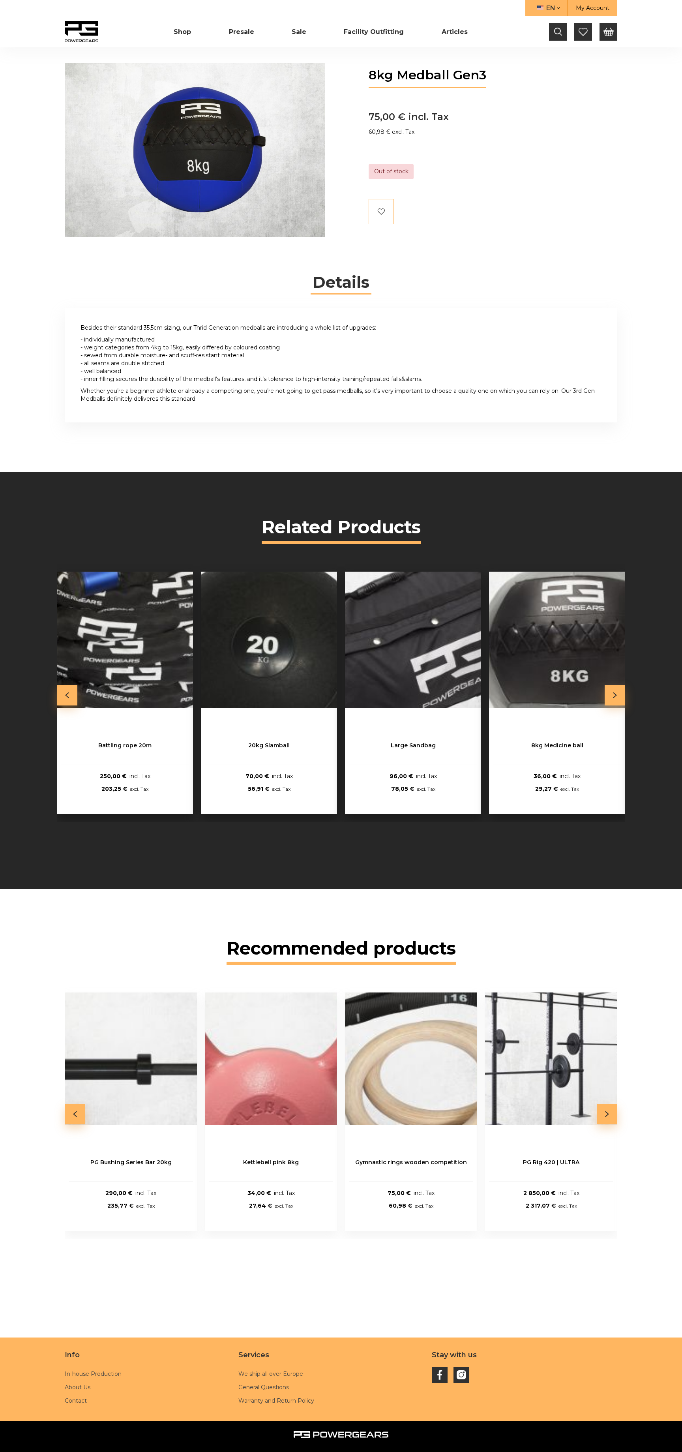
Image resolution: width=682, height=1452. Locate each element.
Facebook (440, 1375)
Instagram (461, 1375)
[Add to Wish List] (381, 211)
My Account (592, 8)
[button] (546, 8)
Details (341, 282)
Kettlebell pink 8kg (271, 1162)
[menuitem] (182, 31)
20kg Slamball (269, 745)
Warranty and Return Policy (276, 1400)
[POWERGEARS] (81, 31)
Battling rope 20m (125, 745)
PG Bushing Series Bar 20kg (131, 1162)
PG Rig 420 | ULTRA (551, 1162)
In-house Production (93, 1373)
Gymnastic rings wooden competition (411, 1162)
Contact (76, 1400)
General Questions (263, 1387)
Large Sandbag (413, 745)
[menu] (321, 31)
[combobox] (558, 32)
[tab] (341, 282)
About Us (77, 1387)
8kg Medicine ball (557, 745)
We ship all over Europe (270, 1373)
